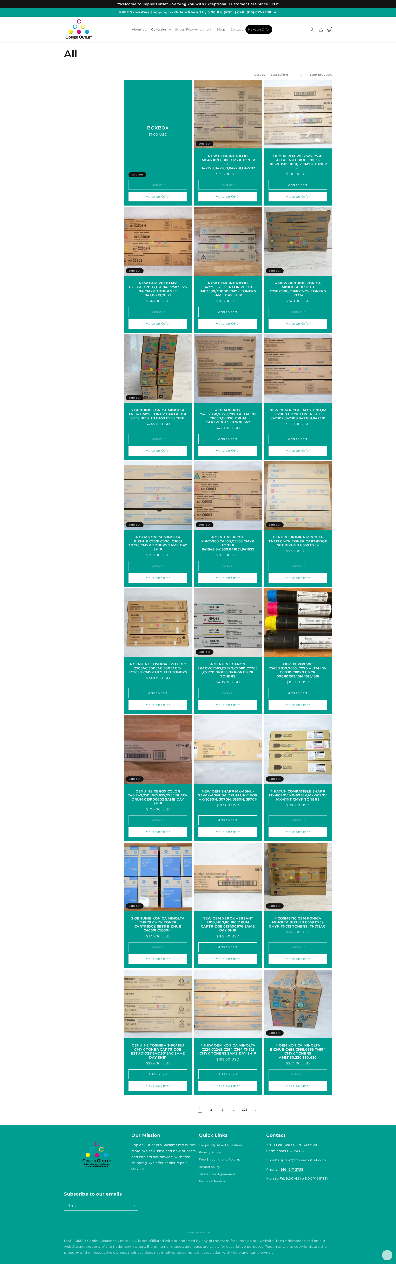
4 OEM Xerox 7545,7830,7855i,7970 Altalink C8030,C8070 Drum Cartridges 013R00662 (228, 416)
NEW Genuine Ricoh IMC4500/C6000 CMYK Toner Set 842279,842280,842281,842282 (227, 162)
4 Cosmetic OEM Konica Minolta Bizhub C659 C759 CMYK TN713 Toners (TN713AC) (298, 922)
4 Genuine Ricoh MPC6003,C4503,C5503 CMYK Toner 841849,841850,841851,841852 (227, 543)
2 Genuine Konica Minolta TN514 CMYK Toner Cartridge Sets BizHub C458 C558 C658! (157, 414)
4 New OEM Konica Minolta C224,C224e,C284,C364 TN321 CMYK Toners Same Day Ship (227, 1049)
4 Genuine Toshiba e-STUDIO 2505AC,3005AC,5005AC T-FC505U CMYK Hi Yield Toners (157, 668)
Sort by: (260, 74)
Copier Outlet (203, 1232)
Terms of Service (212, 1181)
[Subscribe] (133, 1206)
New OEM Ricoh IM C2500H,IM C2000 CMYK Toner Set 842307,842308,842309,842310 (297, 414)
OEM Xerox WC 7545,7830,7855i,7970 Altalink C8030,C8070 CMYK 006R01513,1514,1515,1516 (298, 670)
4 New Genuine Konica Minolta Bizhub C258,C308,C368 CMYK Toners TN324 (298, 289)
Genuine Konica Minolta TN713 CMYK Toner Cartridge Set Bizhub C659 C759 (298, 541)
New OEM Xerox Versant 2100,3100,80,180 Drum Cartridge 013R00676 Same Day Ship (228, 924)
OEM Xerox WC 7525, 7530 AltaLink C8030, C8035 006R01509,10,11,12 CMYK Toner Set (298, 162)
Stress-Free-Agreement (217, 1174)
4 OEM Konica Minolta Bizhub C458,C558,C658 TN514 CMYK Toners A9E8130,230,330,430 (298, 1051)
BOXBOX (158, 128)
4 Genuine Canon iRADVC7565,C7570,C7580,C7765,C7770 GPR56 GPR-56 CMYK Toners (227, 670)
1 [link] (200, 1110)
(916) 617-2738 (291, 1169)
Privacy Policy (210, 1152)
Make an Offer (158, 197)
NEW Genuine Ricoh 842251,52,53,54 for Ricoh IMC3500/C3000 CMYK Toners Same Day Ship (228, 289)
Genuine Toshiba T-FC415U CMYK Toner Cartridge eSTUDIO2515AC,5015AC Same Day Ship (158, 1051)
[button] (161, 29)
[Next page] (255, 1109)
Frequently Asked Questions (221, 1145)
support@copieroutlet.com (302, 1160)
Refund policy (209, 1167)
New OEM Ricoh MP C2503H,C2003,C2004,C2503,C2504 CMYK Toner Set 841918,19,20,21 (158, 289)
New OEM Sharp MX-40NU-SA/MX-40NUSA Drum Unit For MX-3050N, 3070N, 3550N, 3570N (228, 795)
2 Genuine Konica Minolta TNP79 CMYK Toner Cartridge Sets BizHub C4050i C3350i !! (157, 924)
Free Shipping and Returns (219, 1159)
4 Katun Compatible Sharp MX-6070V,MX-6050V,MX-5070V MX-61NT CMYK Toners (298, 795)
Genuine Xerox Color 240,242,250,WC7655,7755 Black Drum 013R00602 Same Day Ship (158, 797)
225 (244, 1109)
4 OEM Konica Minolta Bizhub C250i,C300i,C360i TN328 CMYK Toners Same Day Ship (157, 543)
